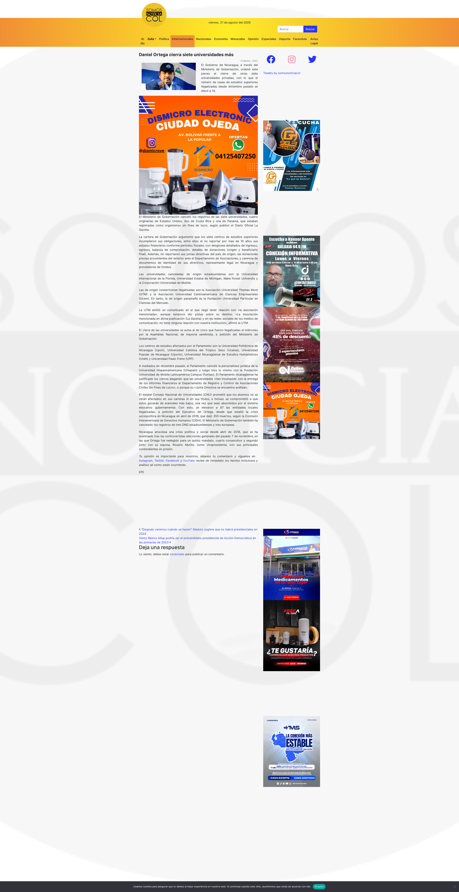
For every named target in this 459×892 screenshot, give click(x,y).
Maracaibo (238, 39)
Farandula (300, 39)
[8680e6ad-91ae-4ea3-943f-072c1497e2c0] (291, 155)
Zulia (150, 39)
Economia (221, 39)
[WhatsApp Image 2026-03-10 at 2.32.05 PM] (291, 751)
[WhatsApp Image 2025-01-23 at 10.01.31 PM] (291, 635)
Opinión (253, 39)
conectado (177, 554)
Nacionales (203, 39)
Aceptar (319, 886)
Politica (164, 39)
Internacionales (182, 39)
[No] (454, 886)
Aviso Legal (314, 41)
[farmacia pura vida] (291, 564)
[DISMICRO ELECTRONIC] (198, 155)
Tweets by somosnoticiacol (281, 73)
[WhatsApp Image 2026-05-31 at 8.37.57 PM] (291, 344)
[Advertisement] (198, 502)
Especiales (269, 39)
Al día (142, 41)
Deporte (284, 39)
